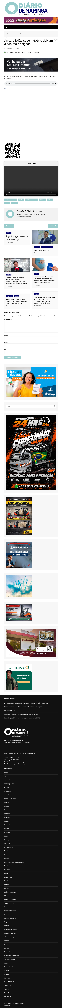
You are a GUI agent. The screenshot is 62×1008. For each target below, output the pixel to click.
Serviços (6, 970)
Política (50, 247)
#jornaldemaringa (11, 199)
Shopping (7, 974)
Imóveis (6, 884)
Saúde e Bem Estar (9, 967)
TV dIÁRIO (7, 993)
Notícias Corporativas (10, 929)
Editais (6, 836)
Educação (7, 840)
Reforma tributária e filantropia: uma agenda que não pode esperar (23, 706)
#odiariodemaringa (32, 199)
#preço (43, 199)
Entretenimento (8, 847)
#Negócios (7, 772)
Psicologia (7, 952)
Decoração (7, 825)
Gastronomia (8, 877)
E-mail (6, 342)
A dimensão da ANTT (41, 250)
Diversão (6, 828)
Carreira (6, 802)
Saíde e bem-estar (9, 959)
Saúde (6, 963)
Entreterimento (8, 851)
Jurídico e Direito (9, 903)
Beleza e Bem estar (10, 798)
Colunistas (37, 247)
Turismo (6, 989)
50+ (5, 776)
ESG (5, 854)
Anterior (10, 226)
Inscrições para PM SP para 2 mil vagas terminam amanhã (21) (22, 718)
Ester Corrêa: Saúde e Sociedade (14, 862)
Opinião (6, 940)
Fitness (6, 873)
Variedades (7, 996)
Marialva (6, 914)
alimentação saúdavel (10, 783)
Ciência (6, 806)
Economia (7, 832)
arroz (50, 199)
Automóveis (9, 296)
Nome (6, 335)
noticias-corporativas (10, 933)
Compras (7, 817)
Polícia (6, 944)
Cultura (6, 821)
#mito (21, 199)
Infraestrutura (8, 896)
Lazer (6, 907)
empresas (7, 843)
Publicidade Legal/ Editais (11, 955)
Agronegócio (8, 780)
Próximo (52, 226)
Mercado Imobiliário (10, 918)
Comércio (7, 813)
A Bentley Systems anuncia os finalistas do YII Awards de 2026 (22, 714)
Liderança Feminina (10, 910)
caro (8, 203)
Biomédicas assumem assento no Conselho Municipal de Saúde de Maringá (17, 238)
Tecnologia (7, 985)
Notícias (17, 48)
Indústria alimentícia (10, 892)
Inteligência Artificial (10, 899)
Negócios (7, 922)
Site (5, 349)
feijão (14, 203)
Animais (6, 787)
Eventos (6, 866)
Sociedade (7, 978)
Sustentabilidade (9, 981)
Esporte (6, 858)
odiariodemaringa (9, 937)
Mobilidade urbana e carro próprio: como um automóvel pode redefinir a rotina (16, 301)
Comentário (8, 319)
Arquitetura (7, 791)
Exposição (7, 869)
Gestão (6, 881)
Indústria (6, 888)
